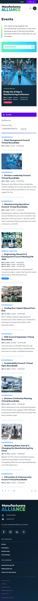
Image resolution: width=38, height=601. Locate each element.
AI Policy (3, 584)
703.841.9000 (11, 515)
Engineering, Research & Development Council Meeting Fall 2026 (17, 256)
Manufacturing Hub (7, 565)
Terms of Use (5, 593)
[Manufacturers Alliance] (10, 8)
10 (14, 491)
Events (3, 544)
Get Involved (6, 539)
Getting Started (6, 569)
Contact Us (10, 519)
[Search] (30, 8)
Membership (5, 551)
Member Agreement (6, 590)
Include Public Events (9, 128)
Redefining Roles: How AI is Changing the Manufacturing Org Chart (17, 448)
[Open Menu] (35, 8)
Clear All (23, 129)
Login (22, 2)
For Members (6, 560)
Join (33, 2)
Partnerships (5, 555)
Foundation (5, 548)
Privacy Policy (5, 580)
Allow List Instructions (8, 572)
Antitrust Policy (5, 587)
